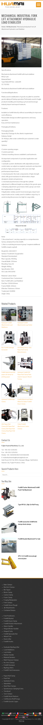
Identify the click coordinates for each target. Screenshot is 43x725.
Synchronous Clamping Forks (13, 689)
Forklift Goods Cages (11, 701)
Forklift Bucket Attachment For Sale (29, 539)
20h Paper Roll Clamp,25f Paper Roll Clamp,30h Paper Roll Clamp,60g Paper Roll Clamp (8, 428)
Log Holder (7, 652)
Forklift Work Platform (11, 696)
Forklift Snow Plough (10, 605)
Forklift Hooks (8, 641)
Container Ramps (9, 610)
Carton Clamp (8, 595)
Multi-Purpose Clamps (11, 660)
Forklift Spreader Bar (11, 634)
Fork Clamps (8, 603)
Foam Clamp (8, 597)
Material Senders (9, 657)
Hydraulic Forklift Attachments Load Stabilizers (7, 325)
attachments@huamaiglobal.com (17, 457)
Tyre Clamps (8, 694)
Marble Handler (9, 655)
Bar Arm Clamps (9, 587)
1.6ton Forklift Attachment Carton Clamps (23, 426)
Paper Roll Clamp (9, 676)
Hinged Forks (8, 631)
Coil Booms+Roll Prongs (12, 699)
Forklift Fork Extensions (12, 670)
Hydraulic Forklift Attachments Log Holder (25, 324)
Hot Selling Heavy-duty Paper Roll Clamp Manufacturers (25, 350)
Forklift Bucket (9, 618)
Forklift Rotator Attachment (13, 623)
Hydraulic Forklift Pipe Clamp (8, 400)
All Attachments (11, 27)
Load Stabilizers (9, 650)
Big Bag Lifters (9, 668)
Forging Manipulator (10, 600)
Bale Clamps (8, 585)
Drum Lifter (7, 639)
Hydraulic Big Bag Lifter (11, 647)
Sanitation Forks (9, 681)
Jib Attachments (9, 608)
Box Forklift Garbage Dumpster (8, 349)
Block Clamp (8, 592)
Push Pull (7, 678)
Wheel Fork (7, 636)
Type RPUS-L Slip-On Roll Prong (28, 505)
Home (3, 27)
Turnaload (7, 691)
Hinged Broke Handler (11, 629)
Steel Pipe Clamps (10, 686)
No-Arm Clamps (9, 662)
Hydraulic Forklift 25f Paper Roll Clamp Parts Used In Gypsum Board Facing (25, 375)
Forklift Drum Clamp (10, 621)
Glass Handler (8, 626)
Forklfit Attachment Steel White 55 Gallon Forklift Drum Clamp (25, 401)
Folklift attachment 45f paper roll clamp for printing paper (8, 374)
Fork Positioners (9, 616)
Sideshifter (7, 683)
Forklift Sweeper (9, 665)
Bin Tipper (7, 590)
